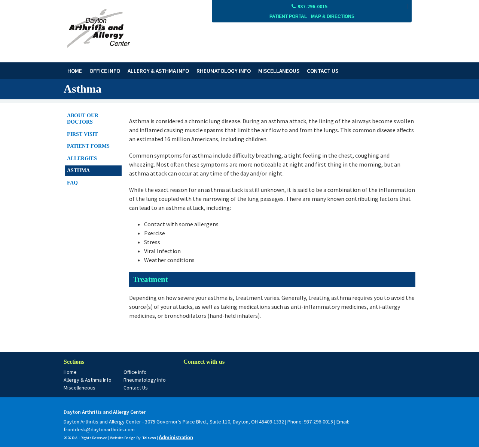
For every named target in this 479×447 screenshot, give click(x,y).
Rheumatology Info (144, 379)
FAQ (72, 183)
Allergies (82, 158)
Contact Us (135, 387)
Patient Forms (88, 146)
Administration (176, 437)
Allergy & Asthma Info (88, 379)
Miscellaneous (79, 387)
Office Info (135, 372)
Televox (149, 437)
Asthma (78, 170)
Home (70, 372)
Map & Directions (332, 16)
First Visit (82, 134)
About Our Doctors (82, 119)
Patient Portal (288, 16)
